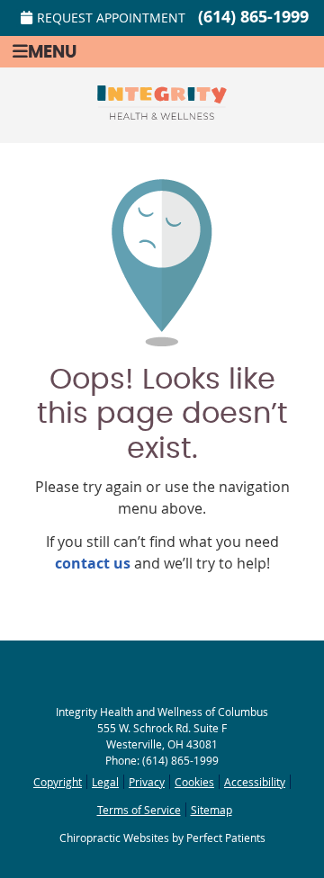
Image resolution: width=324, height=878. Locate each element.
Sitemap (211, 809)
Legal (105, 782)
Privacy (147, 782)
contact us (92, 563)
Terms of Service (139, 809)
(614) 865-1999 (253, 16)
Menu (52, 52)
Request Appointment (111, 17)
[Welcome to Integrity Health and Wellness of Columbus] (162, 114)
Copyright (57, 782)
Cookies (194, 782)
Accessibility (254, 782)
